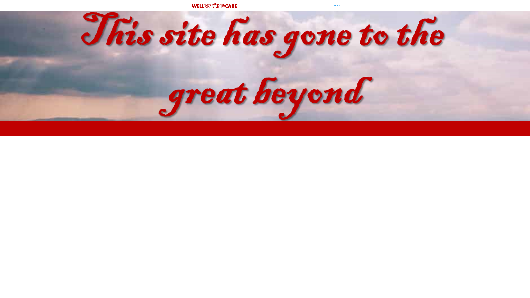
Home (337, 6)
